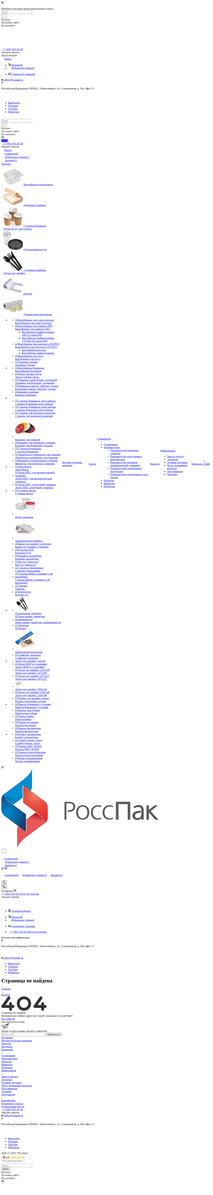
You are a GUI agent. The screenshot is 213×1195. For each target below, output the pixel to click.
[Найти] (4, 16)
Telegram (13, 105)
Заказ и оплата (9, 1076)
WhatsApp (13, 111)
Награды (6, 1061)
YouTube (13, 108)
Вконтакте (14, 102)
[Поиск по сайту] (4, 882)
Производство (9, 1058)
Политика (7, 1067)
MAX (4, 140)
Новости (6, 1043)
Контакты (6, 1046)
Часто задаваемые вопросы (16, 1085)
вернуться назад (15, 1021)
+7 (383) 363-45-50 (12, 49)
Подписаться (54, 1034)
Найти (6, 1169)
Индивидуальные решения (16, 1040)
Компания (7, 1049)
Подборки (7, 1037)
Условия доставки (11, 1082)
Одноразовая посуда (12, 1106)
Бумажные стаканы (12, 1103)
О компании (8, 1055)
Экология (6, 1079)
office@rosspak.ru (13, 79)
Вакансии (6, 1064)
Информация (8, 1070)
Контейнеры (8, 1100)
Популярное (8, 1094)
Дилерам (6, 1091)
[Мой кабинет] (2, 855)
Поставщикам (9, 1088)
